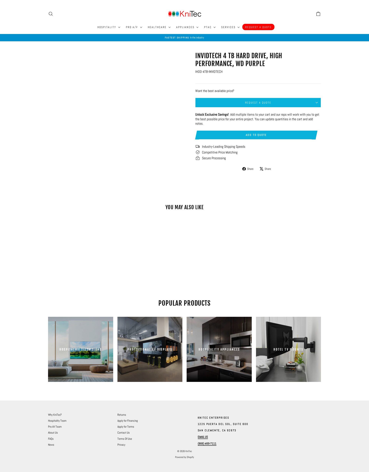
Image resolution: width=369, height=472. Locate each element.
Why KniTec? (55, 414)
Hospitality (107, 27)
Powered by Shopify (184, 457)
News (51, 444)
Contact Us (123, 432)
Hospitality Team (57, 420)
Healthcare (158, 27)
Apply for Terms (125, 426)
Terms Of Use (124, 438)
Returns (121, 414)
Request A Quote (258, 27)
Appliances (185, 27)
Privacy (121, 444)
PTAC (208, 27)
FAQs (51, 438)
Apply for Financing (127, 420)
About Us (53, 432)
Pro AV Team (55, 426)
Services (229, 27)
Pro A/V (132, 27)
